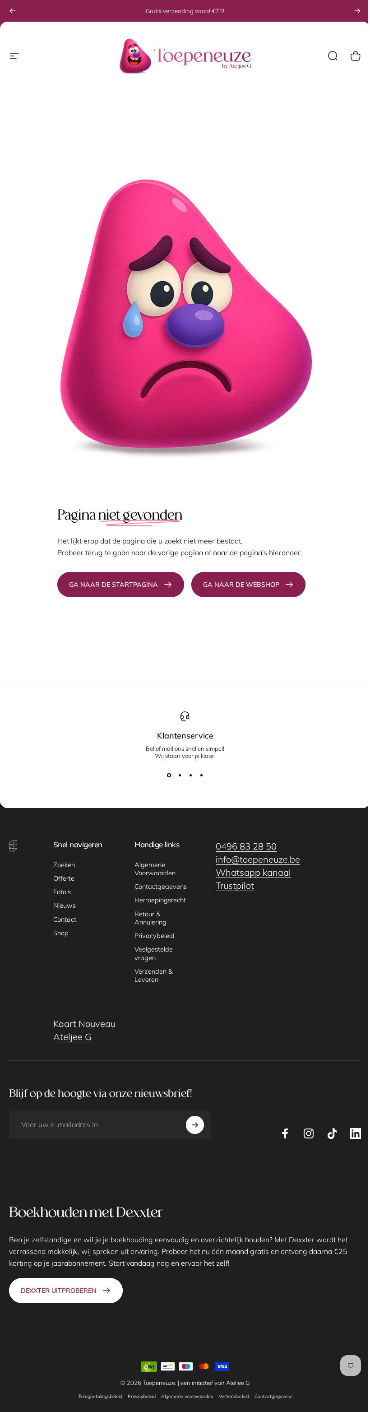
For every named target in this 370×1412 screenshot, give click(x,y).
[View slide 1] (168, 775)
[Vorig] (13, 11)
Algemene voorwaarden (187, 1396)
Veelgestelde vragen (153, 953)
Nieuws (64, 905)
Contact (64, 919)
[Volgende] (357, 11)
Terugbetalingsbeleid (100, 1396)
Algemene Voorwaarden (155, 869)
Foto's (62, 892)
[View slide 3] (190, 775)
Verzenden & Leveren (153, 975)
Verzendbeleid (234, 1396)
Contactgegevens (160, 886)
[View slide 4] (201, 775)
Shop (61, 933)
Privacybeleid (154, 936)
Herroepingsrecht (160, 900)
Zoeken (64, 865)
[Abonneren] (195, 1125)
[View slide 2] (179, 775)
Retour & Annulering (150, 918)
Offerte (63, 878)
